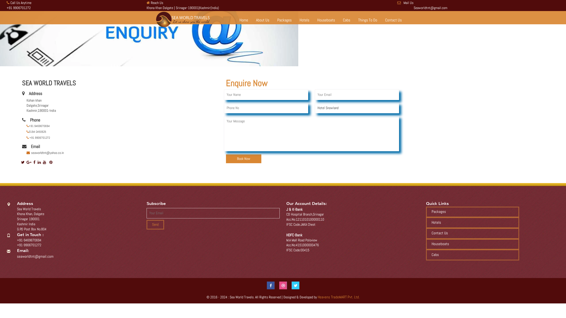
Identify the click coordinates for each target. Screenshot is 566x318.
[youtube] (44, 162)
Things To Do (367, 20)
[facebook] (34, 162)
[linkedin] (39, 162)
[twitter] (23, 162)
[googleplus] (29, 162)
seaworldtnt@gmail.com (35, 256)
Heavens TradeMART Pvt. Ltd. (339, 297)
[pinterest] (51, 162)
